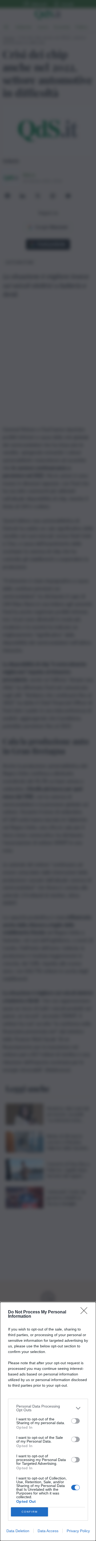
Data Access (48, 1531)
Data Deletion (17, 1531)
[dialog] (48, 1421)
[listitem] (48, 1408)
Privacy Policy (78, 1531)
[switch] (75, 1421)
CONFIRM (30, 1511)
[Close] (86, 1312)
